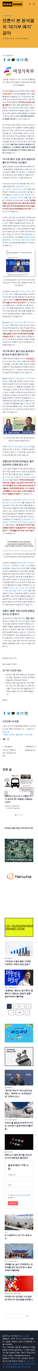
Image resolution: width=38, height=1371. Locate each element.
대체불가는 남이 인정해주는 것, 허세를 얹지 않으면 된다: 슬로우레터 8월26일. (19, 1267)
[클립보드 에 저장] (26, 60)
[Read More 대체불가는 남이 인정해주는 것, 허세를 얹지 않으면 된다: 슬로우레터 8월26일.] (19, 1251)
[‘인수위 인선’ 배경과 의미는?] (19, 447)
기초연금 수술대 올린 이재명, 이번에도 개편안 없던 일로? (18, 962)
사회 (3, 15)
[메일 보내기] (22, 60)
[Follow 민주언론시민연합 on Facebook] (4, 739)
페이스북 (5, 732)
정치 (11, 15)
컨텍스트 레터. (13, 987)
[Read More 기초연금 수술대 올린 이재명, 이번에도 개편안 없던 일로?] (19, 948)
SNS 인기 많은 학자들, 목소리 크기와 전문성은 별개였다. (18, 1156)
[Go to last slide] (6, 793)
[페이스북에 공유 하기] (4, 60)
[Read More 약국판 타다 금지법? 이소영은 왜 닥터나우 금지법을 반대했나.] (19, 1283)
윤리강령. (9, 1367)
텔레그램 (19, 734)
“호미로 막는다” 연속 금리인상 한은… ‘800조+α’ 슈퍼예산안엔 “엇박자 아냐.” (18, 1093)
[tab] (15, 815)
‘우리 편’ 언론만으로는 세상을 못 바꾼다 (9, 751)
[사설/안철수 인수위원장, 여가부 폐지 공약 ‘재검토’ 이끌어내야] (18, 522)
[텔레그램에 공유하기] (18, 60)
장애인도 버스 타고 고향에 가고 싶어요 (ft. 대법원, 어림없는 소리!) (19, 799)
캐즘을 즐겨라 (30, 748)
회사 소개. (24, 1336)
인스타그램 (28, 734)
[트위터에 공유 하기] (9, 60)
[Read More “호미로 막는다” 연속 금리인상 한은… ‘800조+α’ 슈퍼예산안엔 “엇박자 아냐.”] (19, 1077)
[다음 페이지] (32, 793)
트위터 (12, 734)
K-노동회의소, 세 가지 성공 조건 (18, 1236)
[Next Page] (27, 1012)
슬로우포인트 (9, 1152)
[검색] (27, 1316)
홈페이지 (30, 729)
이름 (9, 1185)
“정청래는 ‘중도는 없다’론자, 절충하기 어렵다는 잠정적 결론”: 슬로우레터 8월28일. (19, 993)
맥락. (19, 1293)
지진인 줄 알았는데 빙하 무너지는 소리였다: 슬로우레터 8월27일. (19, 1126)
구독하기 (13, 1203)
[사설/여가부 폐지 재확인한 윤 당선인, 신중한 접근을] (18, 477)
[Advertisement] (19, 901)
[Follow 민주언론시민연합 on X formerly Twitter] (8, 739)
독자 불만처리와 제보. (22, 1367)
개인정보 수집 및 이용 (21, 1195)
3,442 (19, 1012)
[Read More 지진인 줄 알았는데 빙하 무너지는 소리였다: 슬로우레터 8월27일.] (19, 1110)
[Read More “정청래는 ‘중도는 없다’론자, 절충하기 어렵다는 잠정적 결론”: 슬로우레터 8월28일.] (19, 977)
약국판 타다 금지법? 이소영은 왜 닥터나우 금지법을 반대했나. (19, 1298)
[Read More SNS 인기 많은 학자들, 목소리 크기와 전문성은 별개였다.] (19, 1142)
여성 (7, 15)
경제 (15, 1293)
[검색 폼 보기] (30, 4)
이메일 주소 (12, 1175)
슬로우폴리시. (9, 958)
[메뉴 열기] (34, 3)
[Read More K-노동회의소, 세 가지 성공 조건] (19, 1222)
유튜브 (6, 734)
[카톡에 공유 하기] (13, 60)
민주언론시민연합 (8, 38)
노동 (6, 1232)
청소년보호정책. (15, 1364)
